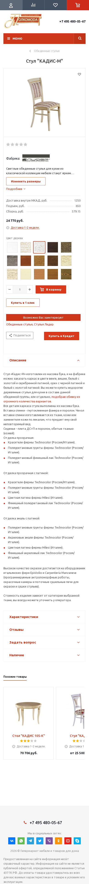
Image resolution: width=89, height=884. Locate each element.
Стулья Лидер (44, 324)
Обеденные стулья (19, 324)
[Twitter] (39, 840)
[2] (12, 144)
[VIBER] (49, 840)
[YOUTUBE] (67, 840)
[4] (21, 144)
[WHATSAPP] (21, 840)
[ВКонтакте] (11, 840)
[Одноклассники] (58, 840)
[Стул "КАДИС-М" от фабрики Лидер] (44, 103)
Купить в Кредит (61, 335)
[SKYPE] (77, 840)
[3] (17, 144)
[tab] (15, 189)
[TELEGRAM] (30, 840)
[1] (8, 144)
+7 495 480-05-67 (72, 21)
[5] (26, 144)
